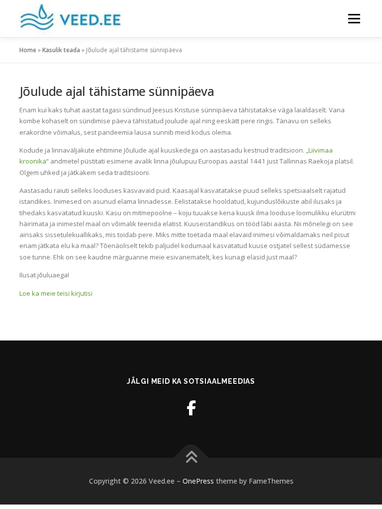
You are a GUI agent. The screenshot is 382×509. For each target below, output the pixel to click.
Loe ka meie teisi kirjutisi (56, 293)
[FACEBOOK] (191, 408)
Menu (354, 18)
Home (27, 50)
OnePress (198, 481)
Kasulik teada (61, 50)
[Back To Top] (191, 458)
